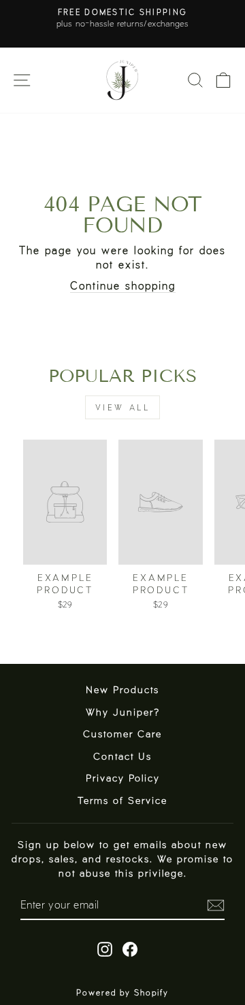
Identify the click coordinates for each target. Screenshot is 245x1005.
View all (122, 407)
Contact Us (122, 756)
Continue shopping (123, 285)
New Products (122, 689)
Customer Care (122, 733)
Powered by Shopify (122, 992)
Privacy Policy (123, 777)
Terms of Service (122, 800)
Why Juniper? (123, 712)
